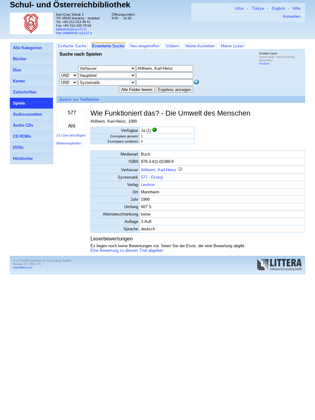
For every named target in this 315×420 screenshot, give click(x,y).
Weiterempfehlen (68, 143)
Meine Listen (232, 46)
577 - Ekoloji (152, 177)
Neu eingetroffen (144, 46)
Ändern (264, 63)
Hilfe (297, 8)
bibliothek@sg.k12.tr (71, 29)
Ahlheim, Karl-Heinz (158, 170)
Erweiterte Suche (108, 46)
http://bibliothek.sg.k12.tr (74, 33)
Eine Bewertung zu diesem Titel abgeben (126, 250)
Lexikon (148, 184)
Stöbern (172, 46)
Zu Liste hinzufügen (71, 135)
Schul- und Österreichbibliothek (70, 4)
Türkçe (258, 8)
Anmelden (292, 16)
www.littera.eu (22, 267)
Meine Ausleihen (200, 46)
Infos (239, 8)
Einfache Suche (72, 46)
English (278, 8)
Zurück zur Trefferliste (79, 99)
